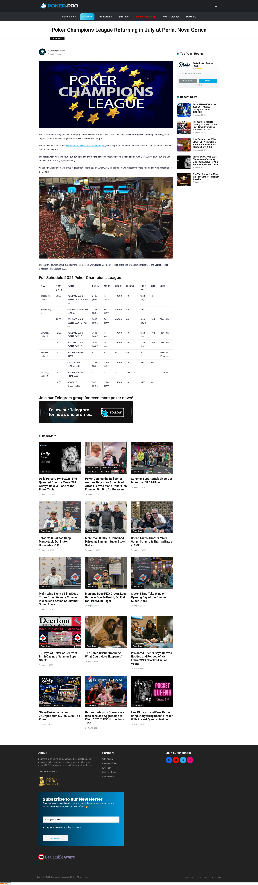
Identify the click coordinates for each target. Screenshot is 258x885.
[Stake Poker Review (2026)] (184, 66)
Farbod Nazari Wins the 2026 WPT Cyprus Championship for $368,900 (204, 108)
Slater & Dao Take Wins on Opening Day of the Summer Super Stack (149, 597)
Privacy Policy (216, 877)
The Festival (104, 472)
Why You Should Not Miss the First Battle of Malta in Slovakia (206, 177)
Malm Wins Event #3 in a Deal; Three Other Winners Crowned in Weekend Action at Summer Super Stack (58, 599)
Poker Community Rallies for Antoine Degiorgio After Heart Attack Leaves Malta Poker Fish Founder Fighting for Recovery (106, 484)
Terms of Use (202, 877)
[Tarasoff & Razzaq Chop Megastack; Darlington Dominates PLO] (60, 517)
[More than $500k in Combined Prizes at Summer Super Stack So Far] (106, 517)
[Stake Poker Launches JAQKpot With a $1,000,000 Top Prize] (60, 691)
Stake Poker (108, 776)
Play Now (208, 81)
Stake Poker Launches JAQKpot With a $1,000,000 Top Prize (59, 716)
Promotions (105, 16)
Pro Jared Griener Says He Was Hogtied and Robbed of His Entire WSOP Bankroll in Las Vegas (151, 658)
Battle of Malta (92, 468)
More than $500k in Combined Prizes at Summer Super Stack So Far (105, 541)
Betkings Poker (109, 772)
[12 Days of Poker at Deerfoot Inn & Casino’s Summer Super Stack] (60, 632)
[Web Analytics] (5, 883)
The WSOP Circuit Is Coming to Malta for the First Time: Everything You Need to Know (205, 126)
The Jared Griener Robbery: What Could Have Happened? (104, 654)
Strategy (124, 16)
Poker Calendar (170, 16)
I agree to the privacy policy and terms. (63, 827)
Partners (191, 16)
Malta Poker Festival (110, 468)
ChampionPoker (109, 763)
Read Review (188, 81)
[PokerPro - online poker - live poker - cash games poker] (59, 5)
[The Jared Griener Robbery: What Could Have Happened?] (106, 632)
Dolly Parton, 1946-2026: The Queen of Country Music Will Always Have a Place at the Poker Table (58, 484)
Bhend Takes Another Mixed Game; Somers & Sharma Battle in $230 (151, 541)
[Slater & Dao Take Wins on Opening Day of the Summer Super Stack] (152, 573)
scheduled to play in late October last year (85, 145)
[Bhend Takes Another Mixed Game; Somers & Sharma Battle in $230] (152, 517)
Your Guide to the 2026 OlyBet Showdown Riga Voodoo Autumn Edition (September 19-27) (204, 143)
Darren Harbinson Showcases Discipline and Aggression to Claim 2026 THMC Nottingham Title (104, 718)
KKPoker (106, 768)
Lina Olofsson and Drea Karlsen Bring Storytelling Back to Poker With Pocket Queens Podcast (152, 716)
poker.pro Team (58, 50)
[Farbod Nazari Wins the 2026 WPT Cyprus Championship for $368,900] (184, 116)
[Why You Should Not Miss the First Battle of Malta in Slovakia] (184, 185)
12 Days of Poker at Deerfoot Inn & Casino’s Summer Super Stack (58, 656)
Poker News (69, 16)
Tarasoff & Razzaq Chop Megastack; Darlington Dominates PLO (55, 541)
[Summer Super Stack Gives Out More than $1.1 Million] (152, 458)
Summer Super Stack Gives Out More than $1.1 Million (151, 480)
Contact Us (188, 877)
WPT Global (107, 759)
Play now (87, 16)
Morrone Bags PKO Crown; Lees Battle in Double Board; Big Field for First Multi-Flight (106, 597)
